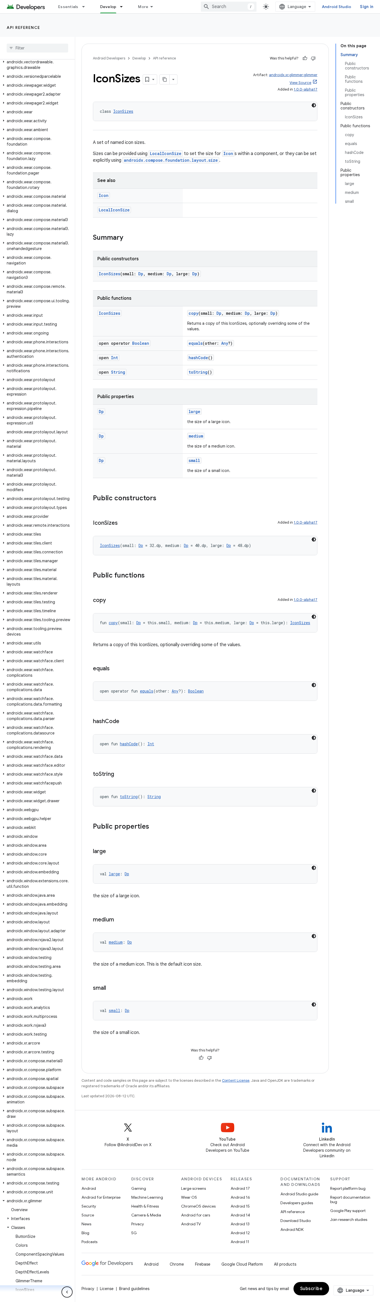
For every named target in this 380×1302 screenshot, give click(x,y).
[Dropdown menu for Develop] (123, 6)
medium (196, 436)
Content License (236, 1080)
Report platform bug (348, 1188)
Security (89, 1206)
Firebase (202, 1264)
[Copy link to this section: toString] (119, 774)
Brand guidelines (134, 1288)
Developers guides (296, 1202)
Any (224, 343)
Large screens (193, 1188)
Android (89, 1188)
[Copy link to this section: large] (111, 851)
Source (88, 1215)
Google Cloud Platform (242, 1264)
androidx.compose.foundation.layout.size (171, 160)
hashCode (198, 357)
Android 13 (240, 1223)
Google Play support (348, 1210)
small (194, 460)
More (143, 6)
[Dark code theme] (313, 105)
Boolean (140, 343)
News (86, 1223)
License (106, 1288)
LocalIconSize (165, 153)
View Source (300, 82)
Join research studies (348, 1219)
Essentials (68, 6)
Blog (85, 1232)
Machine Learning (147, 1197)
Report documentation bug (350, 1199)
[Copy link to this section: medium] (119, 920)
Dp (140, 273)
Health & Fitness (145, 1206)
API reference (23, 27)
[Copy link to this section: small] (111, 988)
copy (193, 313)
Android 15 (240, 1206)
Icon (228, 153)
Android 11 (240, 1241)
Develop (108, 6)
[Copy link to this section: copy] (111, 600)
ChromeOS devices (198, 1206)
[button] (36, 65)
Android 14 (240, 1215)
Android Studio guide (299, 1193)
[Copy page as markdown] (165, 79)
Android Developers (109, 58)
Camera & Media (146, 1215)
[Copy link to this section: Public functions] (150, 576)
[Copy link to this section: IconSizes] (123, 523)
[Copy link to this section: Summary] (128, 238)
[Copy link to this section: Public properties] (154, 827)
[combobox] (228, 7)
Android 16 (240, 1197)
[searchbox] (37, 48)
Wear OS (189, 1197)
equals (196, 343)
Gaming (138, 1188)
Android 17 (240, 1188)
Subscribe (311, 1288)
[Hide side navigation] (67, 1292)
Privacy (137, 1223)
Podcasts (89, 1241)
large (194, 411)
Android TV (191, 1223)
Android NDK (291, 1229)
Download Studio (295, 1220)
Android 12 (240, 1232)
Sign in (366, 6)
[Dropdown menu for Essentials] (85, 6)
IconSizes (123, 111)
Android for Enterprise (101, 1197)
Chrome (177, 1264)
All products (285, 1264)
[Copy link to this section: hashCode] (124, 721)
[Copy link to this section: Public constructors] (161, 498)
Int (114, 357)
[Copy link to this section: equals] (115, 669)
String (118, 372)
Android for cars (195, 1215)
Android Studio (336, 6)
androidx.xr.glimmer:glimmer (293, 75)
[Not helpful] (313, 58)
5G (134, 1232)
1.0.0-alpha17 (305, 89)
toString (198, 372)
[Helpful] (305, 58)
